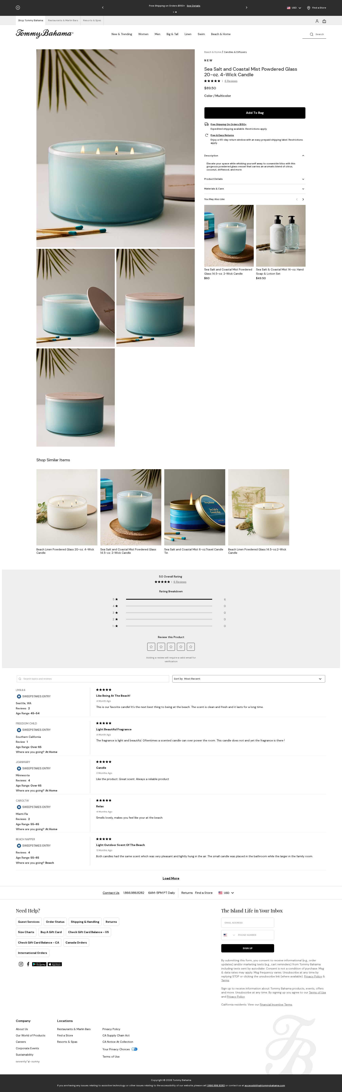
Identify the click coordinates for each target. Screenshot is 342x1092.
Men (157, 34)
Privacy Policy (313, 976)
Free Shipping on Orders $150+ (228, 124)
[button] (173, 12)
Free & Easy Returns (222, 135)
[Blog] (28, 1061)
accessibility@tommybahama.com (265, 1085)
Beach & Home (221, 34)
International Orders (32, 953)
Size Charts (26, 932)
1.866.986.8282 (216, 1085)
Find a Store (65, 1035)
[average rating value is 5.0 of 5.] (213, 81)
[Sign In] (317, 21)
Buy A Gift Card (51, 932)
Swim (201, 34)
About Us (22, 1029)
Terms (225, 980)
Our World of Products (30, 1035)
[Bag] (324, 21)
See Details (193, 5)
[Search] (314, 34)
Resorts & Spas (67, 1041)
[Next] (303, 199)
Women (143, 34)
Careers (21, 1041)
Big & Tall (172, 34)
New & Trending (122, 34)
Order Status (55, 922)
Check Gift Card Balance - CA (38, 942)
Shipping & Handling (85, 922)
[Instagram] (21, 964)
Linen (188, 34)
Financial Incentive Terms (276, 1004)
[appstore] (55, 964)
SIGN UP (248, 948)
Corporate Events (27, 1048)
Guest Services (29, 922)
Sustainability (24, 1054)
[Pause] (18, 8)
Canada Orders (76, 942)
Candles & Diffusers (235, 52)
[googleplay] (40, 964)
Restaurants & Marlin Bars (74, 1029)
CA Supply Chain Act (116, 1035)
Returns (111, 922)
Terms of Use (317, 992)
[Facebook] (28, 964)
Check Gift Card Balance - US (88, 932)
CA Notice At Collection (118, 1041)
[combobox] (228, 935)
